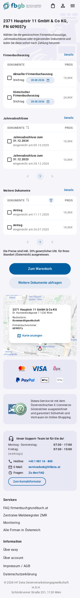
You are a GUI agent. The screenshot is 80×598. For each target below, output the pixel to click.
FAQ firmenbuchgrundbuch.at (25, 508)
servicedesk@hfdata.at (44, 467)
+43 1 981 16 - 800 (41, 461)
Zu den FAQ (36, 472)
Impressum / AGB (16, 566)
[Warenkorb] (53, 6)
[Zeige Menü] (73, 6)
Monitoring (11, 523)
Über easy (10, 550)
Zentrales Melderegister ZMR (25, 515)
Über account (13, 558)
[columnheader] (31, 128)
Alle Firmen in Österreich (21, 530)
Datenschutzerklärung (20, 574)
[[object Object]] (51, 200)
